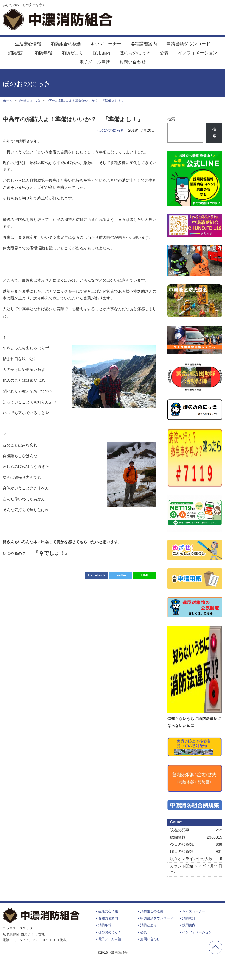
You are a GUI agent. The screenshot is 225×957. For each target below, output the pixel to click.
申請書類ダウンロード (188, 43)
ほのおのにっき (135, 53)
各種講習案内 (144, 43)
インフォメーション (197, 53)
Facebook (96, 575)
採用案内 (101, 53)
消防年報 (43, 53)
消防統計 (16, 53)
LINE (145, 575)
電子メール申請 (94, 62)
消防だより (72, 53)
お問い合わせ (132, 62)
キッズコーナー (106, 43)
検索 (171, 119)
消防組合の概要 (65, 43)
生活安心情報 (28, 43)
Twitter (120, 575)
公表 (164, 53)
